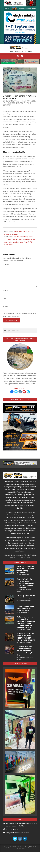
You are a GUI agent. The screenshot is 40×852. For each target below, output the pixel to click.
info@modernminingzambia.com (17, 833)
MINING (28, 600)
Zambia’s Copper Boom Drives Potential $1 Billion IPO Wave (25, 608)
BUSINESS (11, 103)
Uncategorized (24, 575)
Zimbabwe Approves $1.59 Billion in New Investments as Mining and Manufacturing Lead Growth (26, 651)
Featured (19, 103)
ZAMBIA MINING (24, 613)
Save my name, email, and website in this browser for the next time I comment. (19, 315)
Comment (5, 265)
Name (5, 290)
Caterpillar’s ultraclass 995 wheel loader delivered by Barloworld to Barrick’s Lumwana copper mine (25, 583)
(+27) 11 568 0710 (12, 829)
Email (5, 298)
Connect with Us (20, 388)
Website (5, 306)
